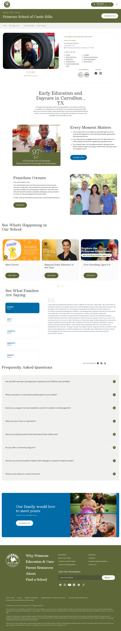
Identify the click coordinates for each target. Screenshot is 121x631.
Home (5, 25)
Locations (91, 558)
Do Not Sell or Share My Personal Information (20, 600)
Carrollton (17, 12)
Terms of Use (10, 598)
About (31, 573)
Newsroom (92, 555)
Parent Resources (39, 567)
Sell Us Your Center (64, 558)
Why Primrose (37, 555)
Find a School (36, 579)
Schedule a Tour (109, 16)
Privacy (19, 598)
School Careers (41, 25)
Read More (20, 205)
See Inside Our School (31, 76)
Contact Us (92, 565)
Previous (1, 51)
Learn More (12, 275)
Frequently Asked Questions (97, 561)
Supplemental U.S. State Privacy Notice (53, 598)
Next (60, 51)
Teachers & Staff (29, 25)
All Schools (6, 12)
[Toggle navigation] (117, 4)
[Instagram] (100, 73)
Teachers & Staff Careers (67, 561)
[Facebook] (96, 73)
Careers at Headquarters (66, 565)
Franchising (62, 555)
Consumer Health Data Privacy (78, 598)
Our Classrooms (14, 25)
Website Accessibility (31, 598)
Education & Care (40, 561)
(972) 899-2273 (69, 46)
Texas (11, 12)
